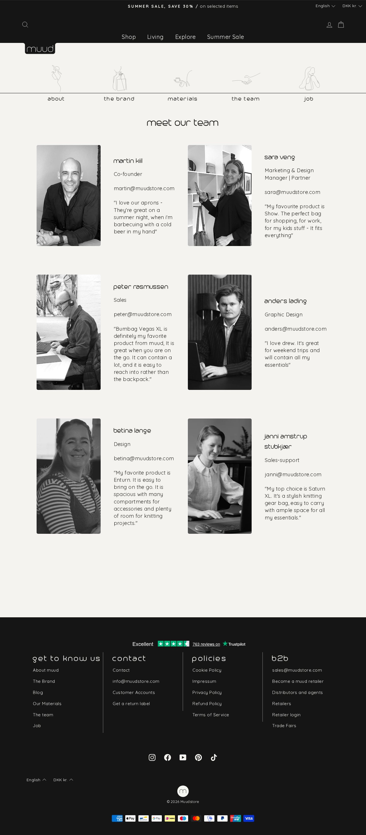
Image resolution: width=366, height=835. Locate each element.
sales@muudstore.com (297, 670)
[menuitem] (129, 37)
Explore (185, 36)
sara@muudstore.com (292, 192)
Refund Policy (207, 703)
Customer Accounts (134, 692)
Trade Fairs (284, 725)
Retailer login (286, 714)
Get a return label (131, 703)
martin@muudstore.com (144, 188)
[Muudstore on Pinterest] (198, 757)
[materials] (183, 78)
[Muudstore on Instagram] (152, 757)
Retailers (281, 703)
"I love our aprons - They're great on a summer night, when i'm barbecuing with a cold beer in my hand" (143, 217)
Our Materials (47, 703)
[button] (325, 6)
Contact (121, 670)
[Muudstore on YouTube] (183, 757)
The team (43, 714)
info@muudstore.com (136, 681)
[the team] (246, 78)
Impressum (204, 681)
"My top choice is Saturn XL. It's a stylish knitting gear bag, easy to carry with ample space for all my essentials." (295, 503)
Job (37, 725)
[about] (57, 78)
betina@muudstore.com (144, 458)
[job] (309, 78)
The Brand (44, 681)
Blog (38, 692)
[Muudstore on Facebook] (167, 757)
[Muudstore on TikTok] (213, 757)
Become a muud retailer (298, 681)
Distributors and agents (297, 692)
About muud (46, 670)
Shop (129, 36)
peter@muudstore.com (143, 314)
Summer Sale (225, 36)
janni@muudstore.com (293, 474)
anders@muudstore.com (296, 329)
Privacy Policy (207, 692)
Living (155, 36)
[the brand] (120, 78)
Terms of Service (210, 714)
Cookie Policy (206, 670)
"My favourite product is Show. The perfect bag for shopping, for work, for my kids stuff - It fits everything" (295, 221)
